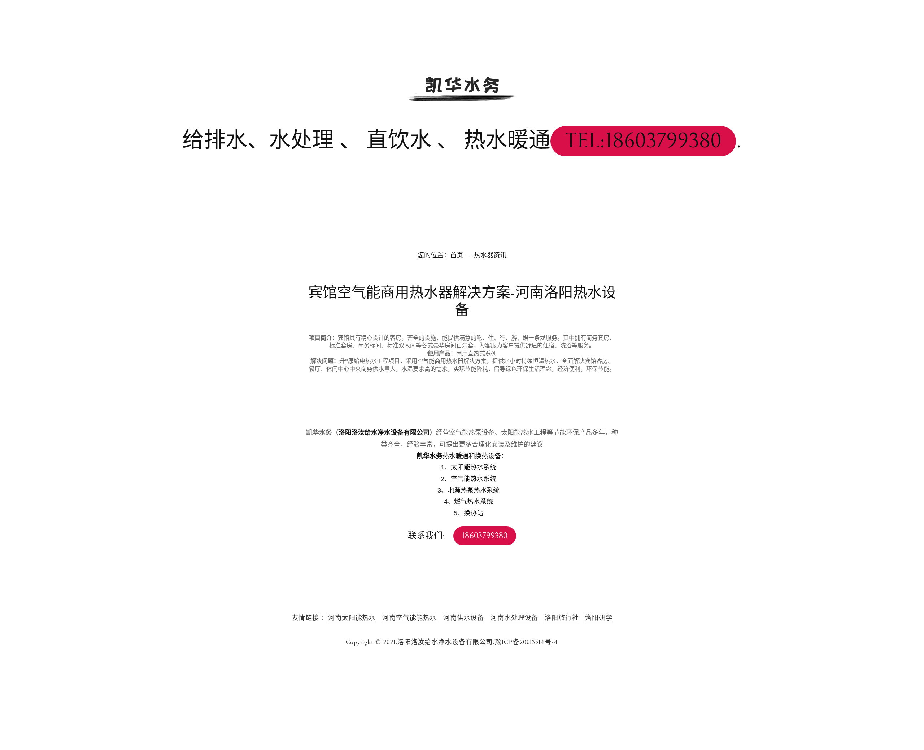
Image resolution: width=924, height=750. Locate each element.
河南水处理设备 (514, 618)
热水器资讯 (490, 255)
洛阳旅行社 (562, 618)
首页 (456, 255)
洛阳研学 (599, 618)
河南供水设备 (463, 618)
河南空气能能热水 (409, 618)
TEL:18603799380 (643, 141)
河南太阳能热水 (352, 618)
